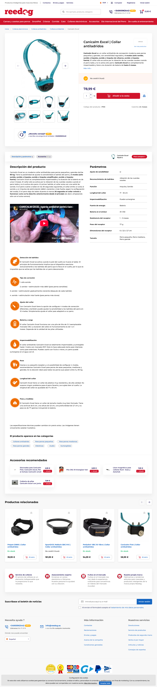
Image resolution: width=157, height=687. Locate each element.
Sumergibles (66, 446)
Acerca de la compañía (93, 640)
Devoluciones (133, 625)
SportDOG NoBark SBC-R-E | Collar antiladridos (57, 546)
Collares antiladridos (38, 29)
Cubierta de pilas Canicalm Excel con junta (30, 482)
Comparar (118, 3)
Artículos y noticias (136, 645)
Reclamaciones (90, 630)
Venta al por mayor (136, 640)
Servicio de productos (137, 630)
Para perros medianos (68, 441)
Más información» (90, 683)
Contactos (47, 3)
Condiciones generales (93, 645)
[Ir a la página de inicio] (19, 12)
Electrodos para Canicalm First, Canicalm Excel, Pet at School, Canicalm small (30, 470)
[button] (65, 66)
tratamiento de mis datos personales (127, 607)
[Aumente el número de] (90, 94)
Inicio (7, 29)
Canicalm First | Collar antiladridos (130, 546)
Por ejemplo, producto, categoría (79, 12)
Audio (52, 446)
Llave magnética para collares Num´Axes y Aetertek (122, 470)
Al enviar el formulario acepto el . (113, 607)
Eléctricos (39, 446)
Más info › (88, 68)
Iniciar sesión (145, 3)
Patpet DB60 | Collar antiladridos (16, 546)
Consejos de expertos (137, 650)
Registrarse (131, 3)
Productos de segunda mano (140, 635)
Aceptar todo (105, 683)
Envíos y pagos (58, 3)
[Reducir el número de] (90, 97)
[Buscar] (63, 12)
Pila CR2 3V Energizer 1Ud (77, 470)
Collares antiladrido (57, 29)
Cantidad (86, 96)
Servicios (69, 3)
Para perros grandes (21, 446)
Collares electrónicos (20, 29)
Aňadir (48, 471)
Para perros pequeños (44, 441)
